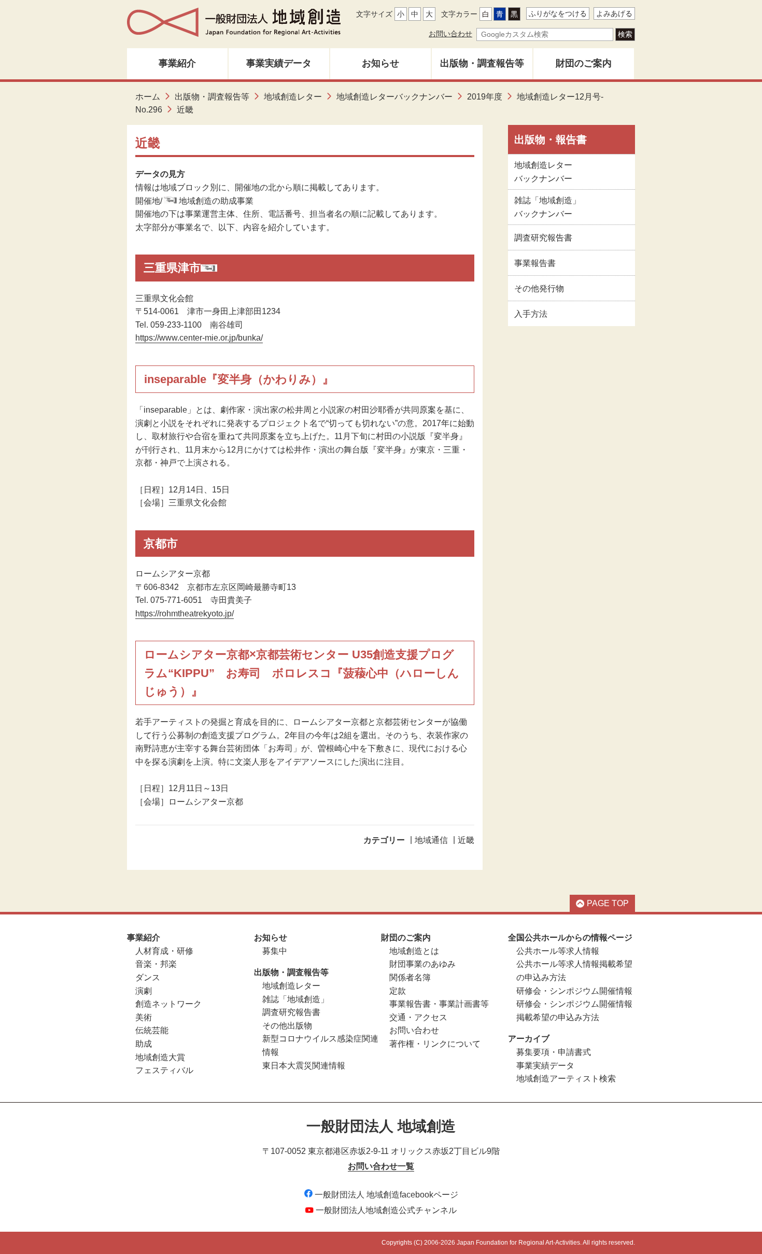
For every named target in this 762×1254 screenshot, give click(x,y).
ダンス (147, 977)
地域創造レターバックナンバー (394, 96)
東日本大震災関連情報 (303, 1065)
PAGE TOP (608, 903)
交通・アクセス (418, 1017)
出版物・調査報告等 (482, 63)
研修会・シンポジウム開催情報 (574, 991)
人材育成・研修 (164, 951)
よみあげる (614, 13)
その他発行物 (539, 288)
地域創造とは (414, 951)
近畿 (466, 840)
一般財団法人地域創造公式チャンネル (386, 1210)
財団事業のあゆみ (422, 964)
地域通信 (431, 840)
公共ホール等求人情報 (557, 951)
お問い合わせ (450, 34)
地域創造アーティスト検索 (566, 1078)
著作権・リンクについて (435, 1043)
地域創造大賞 (160, 1057)
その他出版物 (287, 1025)
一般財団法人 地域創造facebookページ (386, 1194)
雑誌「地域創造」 (295, 999)
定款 (397, 991)
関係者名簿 (410, 977)
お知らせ (380, 63)
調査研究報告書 (543, 237)
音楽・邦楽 (156, 964)
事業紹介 (177, 63)
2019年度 (484, 96)
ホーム (147, 96)
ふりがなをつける (558, 13)
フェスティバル (164, 1070)
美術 (143, 1017)
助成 (143, 1043)
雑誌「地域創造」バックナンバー (547, 207)
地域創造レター (293, 96)
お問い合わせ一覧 (381, 1166)
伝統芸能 (151, 1030)
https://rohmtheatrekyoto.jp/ (184, 613)
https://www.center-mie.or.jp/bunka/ (199, 337)
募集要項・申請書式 (553, 1052)
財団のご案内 (584, 63)
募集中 (274, 951)
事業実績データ (279, 63)
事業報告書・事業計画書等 (439, 1003)
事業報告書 (535, 263)
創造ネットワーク (168, 1003)
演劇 (143, 991)
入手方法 (530, 313)
